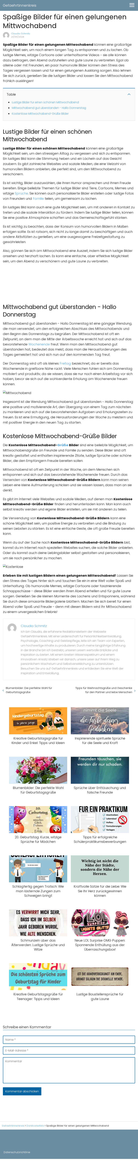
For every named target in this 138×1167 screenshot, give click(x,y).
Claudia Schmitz (20, 33)
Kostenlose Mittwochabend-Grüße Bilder (40, 114)
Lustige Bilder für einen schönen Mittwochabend (45, 102)
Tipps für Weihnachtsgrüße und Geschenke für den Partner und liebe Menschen (103, 690)
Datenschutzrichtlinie (17, 1152)
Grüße (62, 445)
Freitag (65, 363)
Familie (38, 198)
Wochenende (39, 344)
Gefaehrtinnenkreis (19, 5)
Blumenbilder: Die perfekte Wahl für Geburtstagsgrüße (29, 690)
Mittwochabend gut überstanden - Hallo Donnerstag (49, 108)
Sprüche (21, 193)
